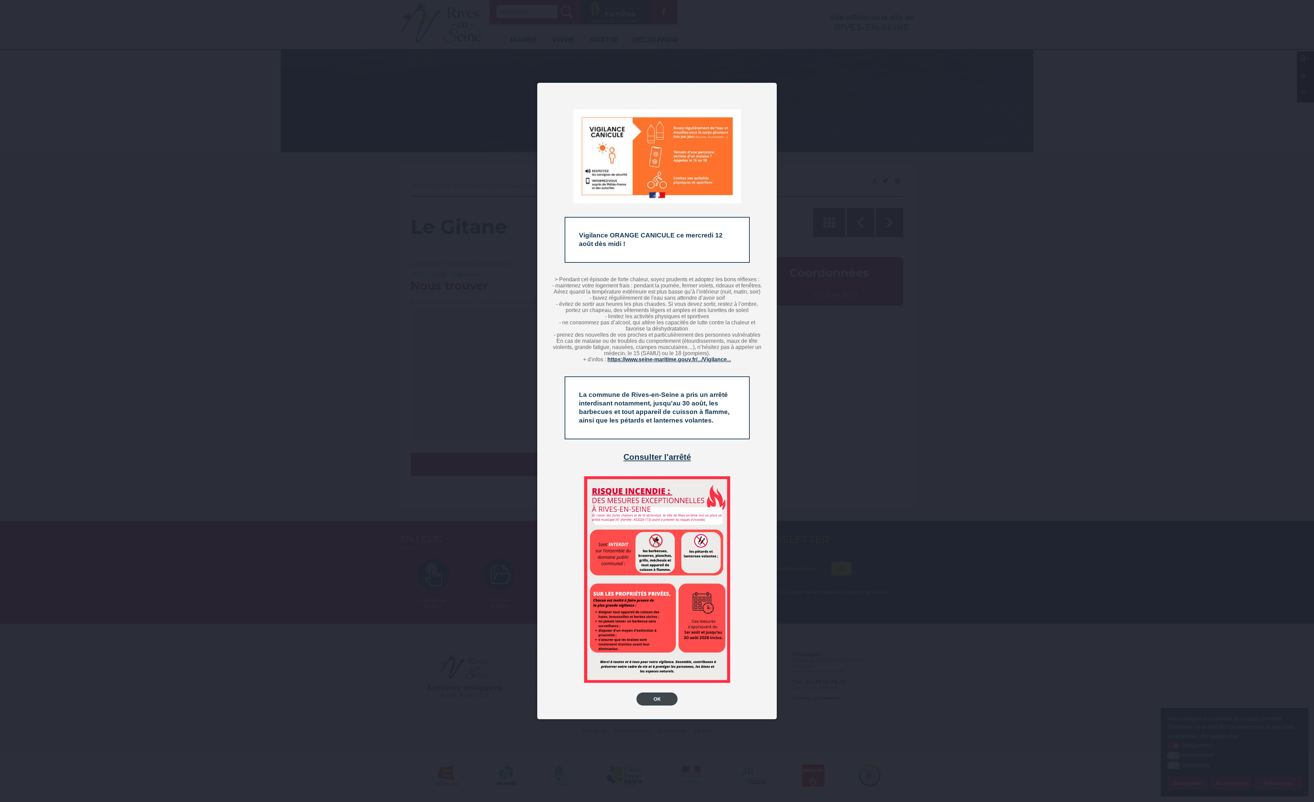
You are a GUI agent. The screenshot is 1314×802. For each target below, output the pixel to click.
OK (657, 699)
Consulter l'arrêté (657, 457)
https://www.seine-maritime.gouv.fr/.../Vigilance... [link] (669, 359)
